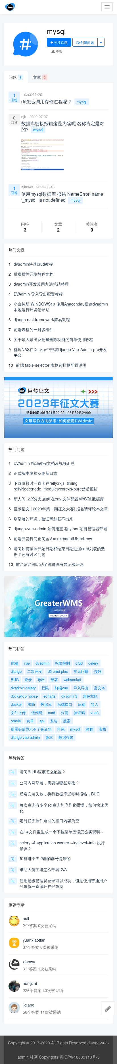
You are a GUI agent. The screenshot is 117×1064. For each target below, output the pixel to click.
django (16, 671)
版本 (49, 737)
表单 (30, 720)
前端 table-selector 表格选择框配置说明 (51, 365)
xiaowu (29, 961)
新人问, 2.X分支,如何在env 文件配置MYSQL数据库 (59, 499)
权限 (45, 687)
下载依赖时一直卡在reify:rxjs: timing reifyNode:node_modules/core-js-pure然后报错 (56, 486)
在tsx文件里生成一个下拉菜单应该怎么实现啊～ (62, 831)
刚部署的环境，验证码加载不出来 (43, 518)
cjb (23, 116)
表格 (102, 729)
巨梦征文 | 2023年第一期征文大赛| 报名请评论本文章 (61, 509)
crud (79, 663)
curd (51, 712)
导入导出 (81, 687)
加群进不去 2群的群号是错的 (45, 858)
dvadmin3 (69, 696)
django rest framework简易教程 (42, 319)
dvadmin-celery (23, 687)
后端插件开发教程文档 (33, 274)
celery (93, 663)
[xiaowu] (14, 964)
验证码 (79, 712)
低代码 (36, 712)
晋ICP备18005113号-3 (79, 1057)
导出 (41, 679)
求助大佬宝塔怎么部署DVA (43, 869)
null (26, 918)
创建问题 (87, 42)
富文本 (99, 687)
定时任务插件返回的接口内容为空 (49, 820)
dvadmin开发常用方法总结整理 (41, 284)
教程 (89, 729)
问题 (15, 77)
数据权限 (65, 737)
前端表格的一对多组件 (33, 329)
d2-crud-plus (58, 671)
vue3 (95, 712)
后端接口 (64, 704)
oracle (16, 720)
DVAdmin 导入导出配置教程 (38, 294)
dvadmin (42, 663)
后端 (81, 704)
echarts (49, 696)
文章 (39, 77)
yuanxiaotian (34, 940)
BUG (15, 679)
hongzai (30, 983)
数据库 (46, 704)
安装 (53, 720)
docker (16, 704)
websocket (72, 679)
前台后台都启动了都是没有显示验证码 (49, 564)
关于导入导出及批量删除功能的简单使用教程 (53, 339)
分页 (64, 712)
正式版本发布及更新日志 (35, 473)
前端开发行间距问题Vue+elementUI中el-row (53, 538)
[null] (14, 921)
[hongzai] (14, 986)
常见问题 (81, 671)
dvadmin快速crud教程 (33, 264)
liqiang (28, 1005)
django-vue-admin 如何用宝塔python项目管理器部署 (60, 528)
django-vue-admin (25, 737)
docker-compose (24, 696)
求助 (31, 704)
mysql (82, 101)
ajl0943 (27, 186)
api (41, 720)
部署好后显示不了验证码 (31, 729)
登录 (28, 679)
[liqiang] (14, 1007)
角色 (60, 729)
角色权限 (90, 696)
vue (27, 663)
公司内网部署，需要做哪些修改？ (49, 782)
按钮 (97, 671)
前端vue (61, 687)
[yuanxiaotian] (14, 942)
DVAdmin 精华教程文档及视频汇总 (44, 463)
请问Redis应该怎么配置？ (43, 771)
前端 (14, 663)
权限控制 (62, 663)
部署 (54, 679)
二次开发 (34, 671)
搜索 (66, 720)
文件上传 (18, 712)
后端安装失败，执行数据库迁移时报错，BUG (60, 794)
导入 (94, 704)
